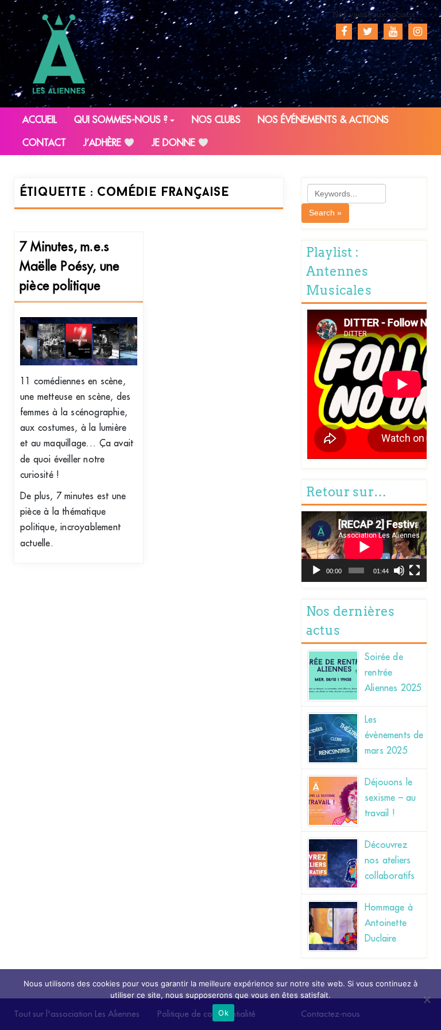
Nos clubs (216, 120)
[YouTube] (393, 32)
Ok (223, 1012)
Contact (44, 143)
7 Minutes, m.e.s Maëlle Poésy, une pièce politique (69, 266)
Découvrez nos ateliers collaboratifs (390, 860)
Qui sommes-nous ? (121, 120)
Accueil (39, 120)
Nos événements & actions (323, 120)
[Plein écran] (414, 570)
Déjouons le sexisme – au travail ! (390, 798)
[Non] (426, 999)
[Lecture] (316, 570)
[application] (364, 546)
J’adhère (103, 143)
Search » (325, 212)
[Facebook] (344, 32)
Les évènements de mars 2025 (394, 735)
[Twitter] (368, 32)
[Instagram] (417, 32)
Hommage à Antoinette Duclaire (389, 923)
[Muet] (399, 570)
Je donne (175, 143)
